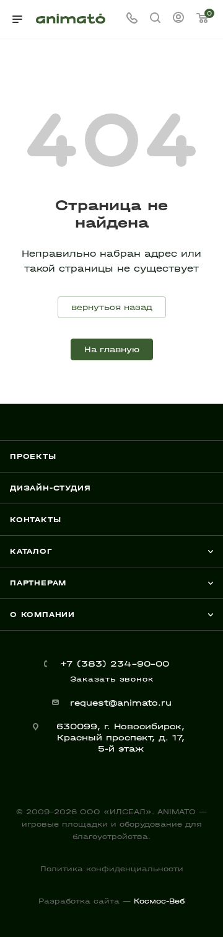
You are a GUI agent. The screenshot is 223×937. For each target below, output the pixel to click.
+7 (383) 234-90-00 (114, 664)
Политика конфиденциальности (111, 868)
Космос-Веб (159, 901)
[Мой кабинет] (178, 19)
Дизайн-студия (50, 488)
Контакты (35, 519)
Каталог (31, 551)
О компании (42, 614)
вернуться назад (111, 307)
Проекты (33, 456)
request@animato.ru (121, 703)
